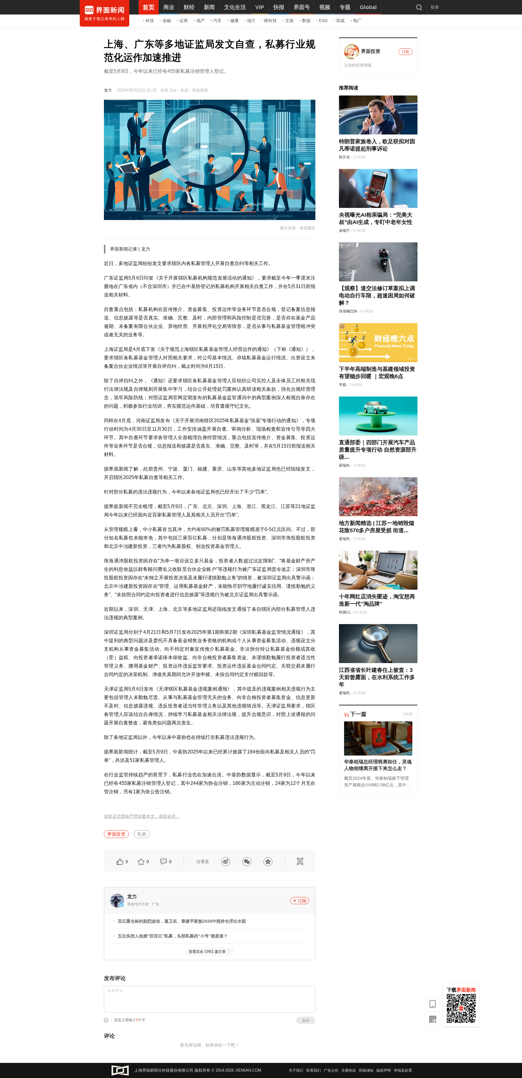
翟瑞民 (344, 465)
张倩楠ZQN (348, 311)
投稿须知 (366, 1070)
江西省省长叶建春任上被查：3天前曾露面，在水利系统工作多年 (377, 677)
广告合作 (331, 1070)
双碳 (340, 20)
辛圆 (342, 385)
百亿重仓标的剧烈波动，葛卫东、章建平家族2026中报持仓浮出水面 (182, 921)
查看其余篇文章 (207, 952)
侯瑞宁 (344, 230)
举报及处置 (403, 1070)
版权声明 (383, 1070)
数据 (306, 20)
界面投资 (116, 834)
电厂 (357, 20)
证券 (183, 20)
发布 (305, 1020)
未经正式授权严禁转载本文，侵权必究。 (142, 816)
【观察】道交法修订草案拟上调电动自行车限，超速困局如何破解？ (377, 295)
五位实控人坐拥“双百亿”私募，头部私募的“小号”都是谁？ (173, 936)
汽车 (217, 20)
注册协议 (348, 1070)
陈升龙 (344, 157)
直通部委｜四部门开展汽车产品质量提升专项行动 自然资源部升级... (378, 449)
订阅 (302, 900)
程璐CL (345, 612)
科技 (150, 20)
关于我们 (296, 1070)
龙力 (108, 90)
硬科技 (270, 20)
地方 (251, 20)
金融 (167, 20)
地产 (200, 20)
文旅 (289, 20)
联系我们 (313, 1070)
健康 (234, 20)
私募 (142, 834)
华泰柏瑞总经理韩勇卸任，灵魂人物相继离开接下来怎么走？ (378, 765)
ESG (323, 20)
